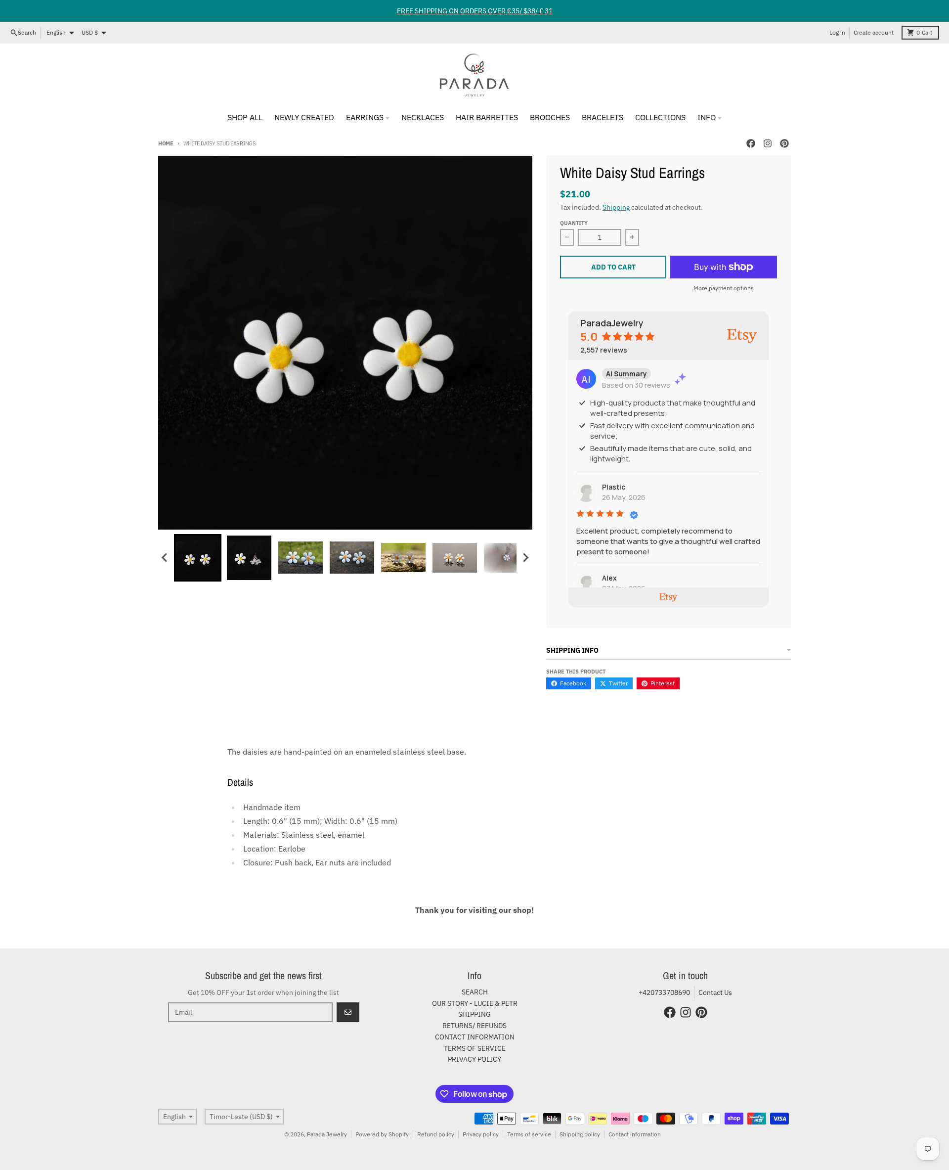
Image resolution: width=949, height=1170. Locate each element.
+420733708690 (664, 992)
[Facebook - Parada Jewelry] (750, 143)
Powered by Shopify (382, 1134)
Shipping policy (580, 1134)
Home (165, 143)
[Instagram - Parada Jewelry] (767, 143)
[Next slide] (525, 558)
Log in (837, 32)
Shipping (616, 207)
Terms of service (529, 1134)
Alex (609, 578)
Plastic (613, 487)
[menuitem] (197, 558)
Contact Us (715, 992)
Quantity (574, 223)
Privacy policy (481, 1134)
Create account (874, 32)
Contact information (634, 1134)
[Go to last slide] (165, 558)
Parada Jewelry (327, 1134)
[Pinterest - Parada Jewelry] (784, 143)
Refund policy (435, 1134)
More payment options (723, 288)
